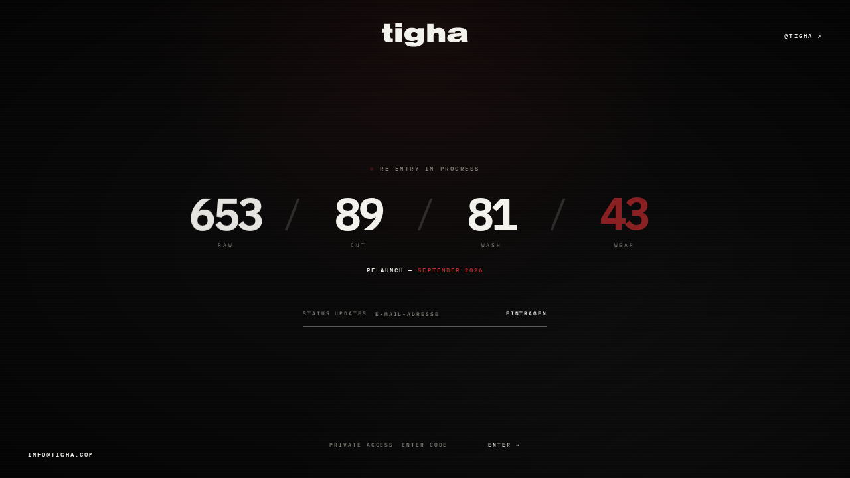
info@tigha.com (61, 454)
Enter (504, 444)
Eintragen (526, 313)
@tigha (803, 36)
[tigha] (425, 35)
